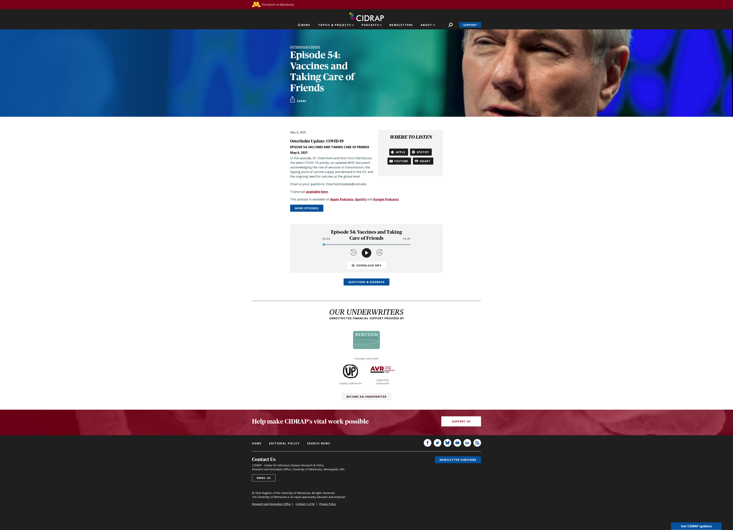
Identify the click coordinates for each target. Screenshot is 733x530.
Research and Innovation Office (271, 504)
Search (450, 25)
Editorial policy (284, 443)
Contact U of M (305, 504)
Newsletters (401, 25)
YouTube (401, 161)
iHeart (425, 161)
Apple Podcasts (342, 199)
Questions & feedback (366, 282)
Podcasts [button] (370, 25)
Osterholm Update (305, 47)
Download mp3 (368, 265)
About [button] (426, 25)
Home (257, 443)
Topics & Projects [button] (334, 25)
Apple (400, 152)
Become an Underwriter (366, 396)
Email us (264, 478)
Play (366, 253)
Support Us (461, 421)
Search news (318, 443)
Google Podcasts (386, 199)
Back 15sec (353, 252)
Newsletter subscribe (458, 460)
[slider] (324, 244)
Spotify (423, 152)
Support (470, 25)
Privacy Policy (327, 504)
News (305, 25)
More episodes (307, 208)
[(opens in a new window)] (273, 4)
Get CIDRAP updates (696, 526)
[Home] (366, 16)
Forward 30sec (379, 252)
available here (317, 192)
